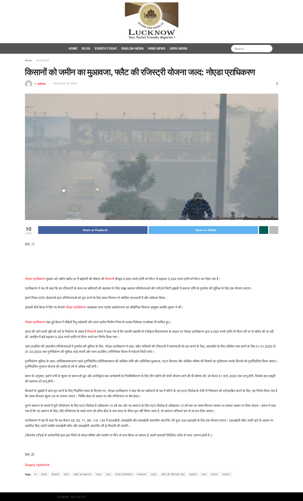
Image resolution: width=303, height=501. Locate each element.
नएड (108, 474)
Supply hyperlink (37, 464)
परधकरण (141, 474)
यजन (204, 474)
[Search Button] (268, 48)
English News (132, 48)
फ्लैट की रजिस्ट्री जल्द (173, 474)
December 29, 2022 (65, 83)
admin (42, 83)
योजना (214, 474)
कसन (44, 474)
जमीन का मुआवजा (82, 474)
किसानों (109, 278)
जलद (98, 474)
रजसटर (226, 474)
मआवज (193, 474)
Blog (86, 48)
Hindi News (156, 48)
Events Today (106, 48)
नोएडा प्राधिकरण (35, 278)
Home (73, 48)
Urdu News (178, 48)
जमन (66, 474)
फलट (154, 474)
